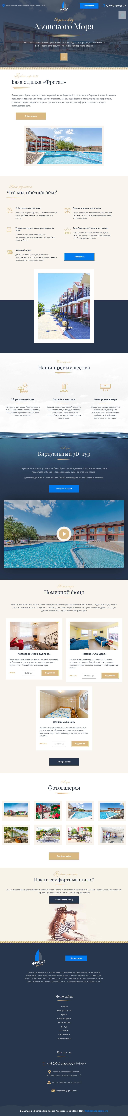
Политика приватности (96, 1111)
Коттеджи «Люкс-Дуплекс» (34, 636)
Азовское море (64, 1038)
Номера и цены (64, 1010)
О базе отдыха (64, 1018)
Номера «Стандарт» (94, 636)
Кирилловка (64, 1034)
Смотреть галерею (64, 489)
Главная (64, 1006)
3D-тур (64, 1026)
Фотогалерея (64, 1022)
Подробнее (79, 257)
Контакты (64, 1030)
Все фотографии (64, 856)
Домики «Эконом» (64, 704)
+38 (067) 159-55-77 (61, 1063)
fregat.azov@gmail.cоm (66, 1091)
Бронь (64, 1014)
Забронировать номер (64, 900)
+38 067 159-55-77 (116, 5)
